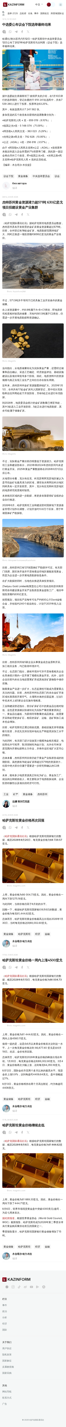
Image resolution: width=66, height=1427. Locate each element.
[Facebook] (22, 32)
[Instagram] (4, 32)
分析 (4, 1317)
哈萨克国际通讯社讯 (16, 836)
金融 (47, 934)
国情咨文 (44, 13)
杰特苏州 (42, 794)
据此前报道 (8, 1218)
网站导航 (7, 1391)
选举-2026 (13, 13)
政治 (4, 1311)
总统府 (23, 13)
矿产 (15, 794)
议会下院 (8, 176)
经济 (37, 934)
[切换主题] (50, 4)
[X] (28, 32)
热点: (3, 13)
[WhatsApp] (10, 32)
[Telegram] (16, 32)
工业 (6, 794)
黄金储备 (23, 176)
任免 (30, 13)
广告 (4, 1403)
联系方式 (7, 1397)
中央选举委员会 (41, 176)
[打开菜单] (60, 4)
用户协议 (7, 1348)
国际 (4, 1329)
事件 (36, 13)
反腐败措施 (8, 1366)
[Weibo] (25, 1286)
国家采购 (7, 1372)
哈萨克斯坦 (24, 934)
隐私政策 (7, 1354)
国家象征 (7, 1360)
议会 (57, 176)
